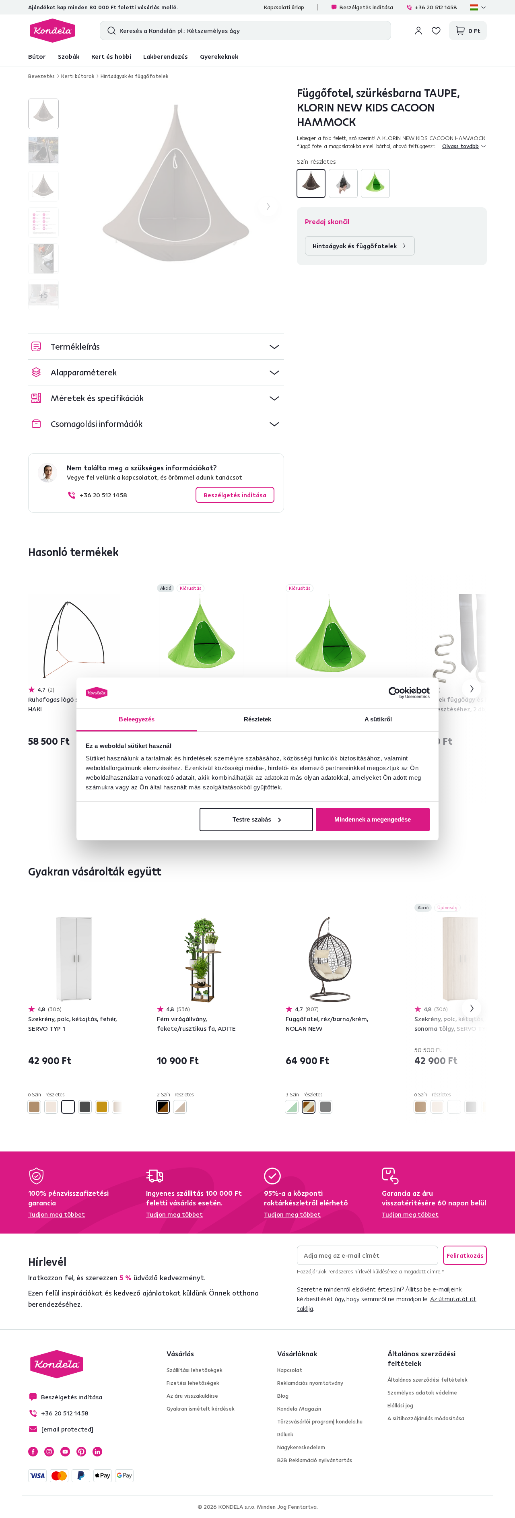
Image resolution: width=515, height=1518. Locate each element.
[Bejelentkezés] (418, 30)
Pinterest (81, 1451)
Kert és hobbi (111, 56)
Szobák (68, 56)
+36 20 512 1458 (436, 7)
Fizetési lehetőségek (193, 1382)
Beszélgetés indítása (366, 7)
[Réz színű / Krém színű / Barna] (308, 1106)
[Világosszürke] (343, 183)
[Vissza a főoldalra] (52, 30)
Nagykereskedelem (301, 1447)
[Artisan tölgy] (34, 1106)
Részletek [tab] (258, 719)
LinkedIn (97, 1451)
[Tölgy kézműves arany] (101, 1106)
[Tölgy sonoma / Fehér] (179, 1106)
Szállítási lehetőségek (194, 1370)
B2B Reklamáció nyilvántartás (314, 1460)
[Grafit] (84, 1106)
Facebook (33, 1451)
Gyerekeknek (219, 56)
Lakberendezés (165, 56)
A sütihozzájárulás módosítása (425, 1418)
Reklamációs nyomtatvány (310, 1382)
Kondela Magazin (299, 1408)
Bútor (37, 56)
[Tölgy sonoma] (118, 1106)
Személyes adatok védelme (422, 1392)
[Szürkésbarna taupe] (311, 183)
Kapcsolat (289, 1370)
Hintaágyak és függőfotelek (134, 76)
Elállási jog (400, 1405)
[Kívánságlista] (436, 30)
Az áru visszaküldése (192, 1395)
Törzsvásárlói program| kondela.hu (320, 1421)
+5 (43, 295)
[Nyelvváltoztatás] (478, 7)
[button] (156, 346)
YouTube (65, 1451)
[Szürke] (325, 1106)
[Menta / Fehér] (291, 1106)
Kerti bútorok (77, 76)
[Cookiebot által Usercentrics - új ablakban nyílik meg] (394, 693)
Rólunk (285, 1434)
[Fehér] (68, 1106)
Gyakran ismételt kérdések (201, 1408)
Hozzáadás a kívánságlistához (115, 589)
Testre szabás (252, 819)
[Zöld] (375, 183)
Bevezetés (41, 76)
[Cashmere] (51, 1106)
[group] (176, 206)
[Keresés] (109, 30)
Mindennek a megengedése (372, 819)
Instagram (49, 1451)
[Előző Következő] (74, 640)
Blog (282, 1395)
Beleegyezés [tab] (136, 719)
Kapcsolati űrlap (284, 7)
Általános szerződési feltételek (427, 1379)
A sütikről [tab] (378, 719)
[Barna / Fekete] (163, 1106)
